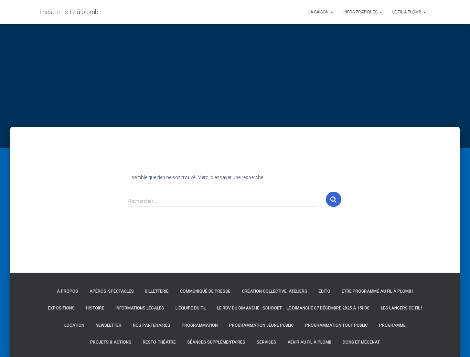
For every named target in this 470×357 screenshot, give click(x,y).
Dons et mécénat (361, 342)
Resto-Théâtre (159, 342)
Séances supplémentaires (216, 342)
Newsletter (108, 325)
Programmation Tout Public (336, 325)
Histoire (95, 308)
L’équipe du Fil (190, 308)
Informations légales (140, 308)
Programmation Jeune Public (261, 325)
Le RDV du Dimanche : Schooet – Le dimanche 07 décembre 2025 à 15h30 (293, 308)
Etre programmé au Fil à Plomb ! (377, 291)
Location (74, 325)
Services (266, 342)
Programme (392, 325)
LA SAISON (319, 12)
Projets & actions (110, 342)
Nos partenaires (151, 325)
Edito (324, 291)
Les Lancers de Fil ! (401, 308)
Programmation (200, 325)
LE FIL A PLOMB (407, 12)
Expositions (61, 308)
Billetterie (157, 291)
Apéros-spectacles (111, 291)
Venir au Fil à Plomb (309, 342)
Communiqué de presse (205, 291)
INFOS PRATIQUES (360, 12)
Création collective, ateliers (274, 291)
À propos (67, 291)
